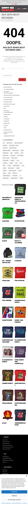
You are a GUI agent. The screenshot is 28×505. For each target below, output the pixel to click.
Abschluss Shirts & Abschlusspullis (11, 95)
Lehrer (17, 168)
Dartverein (5, 160)
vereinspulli (6, 178)
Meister (5, 170)
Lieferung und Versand (8, 460)
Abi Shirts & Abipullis (8, 93)
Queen (4, 173)
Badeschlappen (6, 150)
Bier (11, 153)
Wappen (21, 178)
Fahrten (5, 133)
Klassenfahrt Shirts (8, 99)
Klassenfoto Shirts (8, 102)
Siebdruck (5, 470)
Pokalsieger (6, 119)
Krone (4, 168)
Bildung (17, 153)
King (4, 165)
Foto (18, 160)
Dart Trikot (14, 158)
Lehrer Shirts (6, 106)
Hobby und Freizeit (8, 132)
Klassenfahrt (16, 165)
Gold (16, 163)
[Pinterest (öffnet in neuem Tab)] (12, 4)
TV (20, 175)
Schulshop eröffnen (7, 445)
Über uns (5, 462)
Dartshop (13, 155)
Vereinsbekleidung (8, 112)
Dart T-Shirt (6, 158)
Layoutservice (6, 441)
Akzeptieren (14, 492)
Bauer (22, 150)
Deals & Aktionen (8, 87)
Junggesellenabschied (9, 136)
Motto (20, 170)
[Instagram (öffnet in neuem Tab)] (14, 4)
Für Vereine (6, 110)
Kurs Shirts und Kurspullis (9, 104)
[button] (26, 476)
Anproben (5, 440)
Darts (5, 127)
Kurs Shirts (11, 168)
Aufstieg (6, 116)
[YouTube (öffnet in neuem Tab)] (16, 4)
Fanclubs (6, 125)
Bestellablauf (6, 456)
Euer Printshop (6, 443)
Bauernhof (5, 153)
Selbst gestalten (7, 449)
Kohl (23, 165)
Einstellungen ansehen (14, 499)
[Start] (1, 20)
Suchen (22, 79)
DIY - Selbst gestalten (9, 89)
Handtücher (6, 121)
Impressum (24, 503)
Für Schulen (6, 91)
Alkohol (5, 145)
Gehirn (11, 163)
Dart (22, 153)
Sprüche (15, 173)
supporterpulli (6, 175)
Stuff (5, 108)
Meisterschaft (7, 114)
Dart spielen (20, 155)
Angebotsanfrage (7, 458)
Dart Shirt (5, 155)
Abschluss (9, 143)
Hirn (21, 163)
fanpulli (12, 160)
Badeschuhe (7, 123)
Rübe (9, 173)
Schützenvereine (8, 130)
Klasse (9, 165)
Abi (4, 143)
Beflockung (5, 473)
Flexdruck (5, 471)
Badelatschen (13, 148)
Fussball (5, 163)
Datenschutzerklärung (6, 503)
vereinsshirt (14, 178)
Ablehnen (14, 496)
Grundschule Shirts (8, 97)
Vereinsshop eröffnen (8, 447)
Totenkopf (14, 175)
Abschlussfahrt (18, 143)
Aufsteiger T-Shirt (13, 145)
